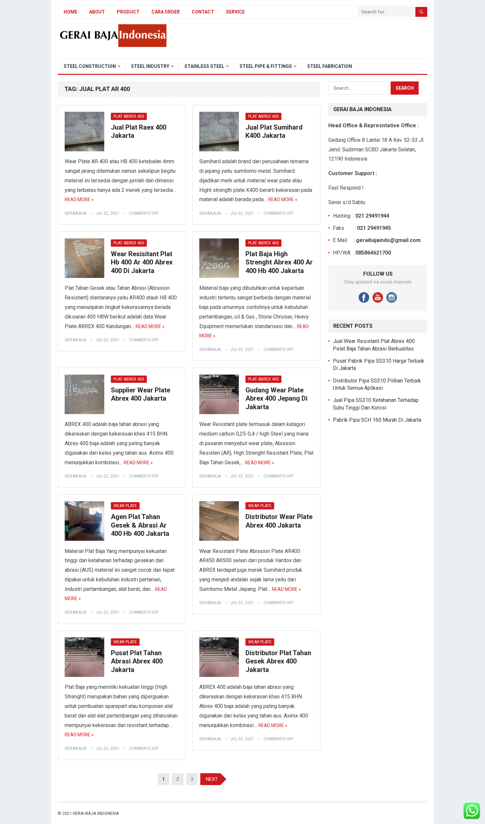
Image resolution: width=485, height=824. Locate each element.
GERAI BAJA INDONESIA (96, 813)
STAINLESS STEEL (204, 66)
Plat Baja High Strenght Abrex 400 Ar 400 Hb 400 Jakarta (279, 262)
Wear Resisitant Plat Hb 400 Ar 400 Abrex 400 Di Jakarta (142, 262)
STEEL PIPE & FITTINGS (266, 66)
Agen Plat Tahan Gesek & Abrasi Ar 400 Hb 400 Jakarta (140, 525)
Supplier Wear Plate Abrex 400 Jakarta (140, 394)
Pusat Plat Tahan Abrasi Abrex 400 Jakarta (137, 661)
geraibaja (75, 213)
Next (212, 779)
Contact (203, 12)
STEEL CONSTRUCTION (90, 66)
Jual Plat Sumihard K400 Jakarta (274, 131)
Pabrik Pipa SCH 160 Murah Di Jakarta (377, 420)
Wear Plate (125, 506)
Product (128, 12)
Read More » (79, 199)
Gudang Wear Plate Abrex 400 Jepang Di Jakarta (276, 398)
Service (235, 12)
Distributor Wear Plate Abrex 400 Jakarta (278, 521)
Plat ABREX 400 (128, 116)
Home (70, 12)
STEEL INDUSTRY (150, 66)
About (97, 12)
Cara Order (165, 12)
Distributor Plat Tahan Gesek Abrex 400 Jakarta (278, 661)
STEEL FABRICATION (329, 66)
